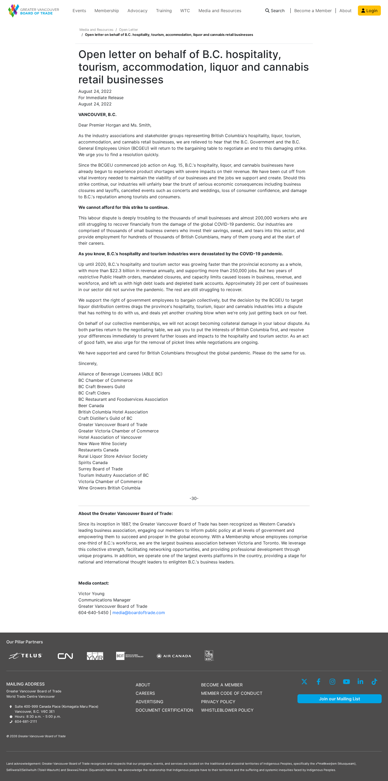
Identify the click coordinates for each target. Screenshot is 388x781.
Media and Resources (219, 10)
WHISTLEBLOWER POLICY (227, 710)
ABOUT (143, 684)
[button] (275, 10)
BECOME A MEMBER (222, 684)
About (345, 10)
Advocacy (137, 10)
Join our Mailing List (339, 698)
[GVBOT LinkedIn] (360, 681)
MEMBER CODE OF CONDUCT (231, 693)
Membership (106, 10)
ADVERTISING (149, 701)
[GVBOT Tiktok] (374, 681)
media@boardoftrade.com (138, 612)
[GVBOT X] (304, 681)
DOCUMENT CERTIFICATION (164, 710)
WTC (185, 10)
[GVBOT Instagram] (332, 681)
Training (164, 10)
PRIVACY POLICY (218, 701)
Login (371, 10)
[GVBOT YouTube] (346, 681)
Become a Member (313, 10)
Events (79, 10)
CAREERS (145, 693)
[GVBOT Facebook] (318, 681)
